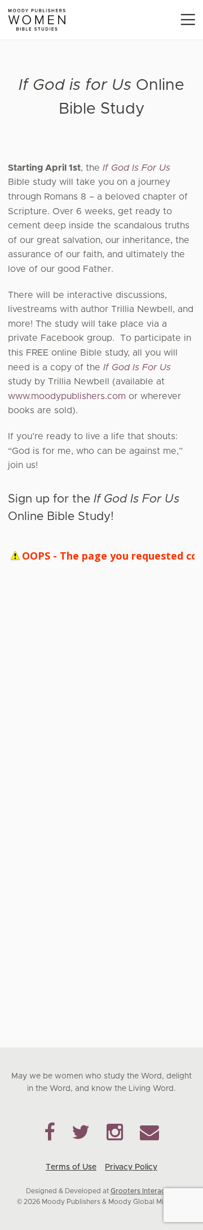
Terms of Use (71, 1167)
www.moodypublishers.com (67, 396)
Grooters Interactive (144, 1191)
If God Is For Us (136, 167)
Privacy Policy (131, 1167)
